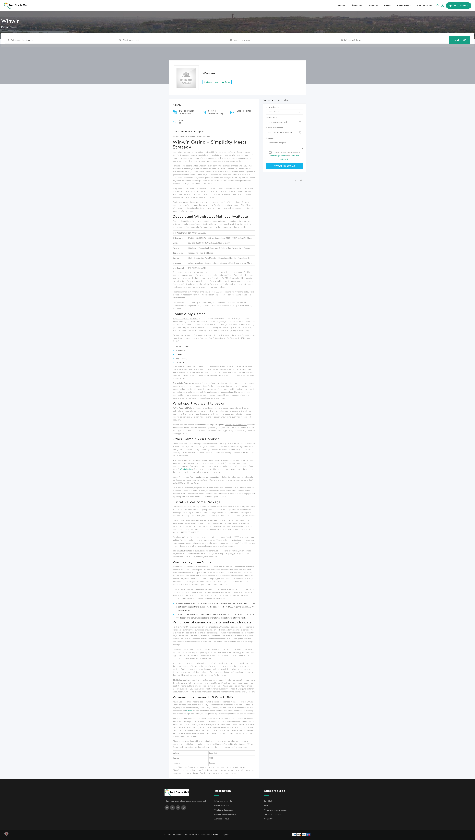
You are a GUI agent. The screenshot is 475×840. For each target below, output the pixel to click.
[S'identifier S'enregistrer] (442, 5)
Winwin (189, 711)
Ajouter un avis (212, 82)
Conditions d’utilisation (223, 810)
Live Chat (268, 801)
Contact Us (268, 819)
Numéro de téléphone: (274, 128)
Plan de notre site (221, 805)
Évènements (357, 5)
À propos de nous (221, 819)
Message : (270, 138)
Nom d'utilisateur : (273, 107)
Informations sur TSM (223, 801)
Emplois (387, 5)
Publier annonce (460, 5)
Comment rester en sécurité (275, 810)
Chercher (461, 40)
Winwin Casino (186, 469)
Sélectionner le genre (242, 40)
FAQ (266, 805)
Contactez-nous (424, 5)
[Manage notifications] (6, 834)
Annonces (340, 5)
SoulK (215, 834)
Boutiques (373, 5)
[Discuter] (438, 5)
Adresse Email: (272, 117)
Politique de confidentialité (225, 814)
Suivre (227, 82)
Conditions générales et (278, 156)
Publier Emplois (404, 5)
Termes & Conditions (273, 814)
